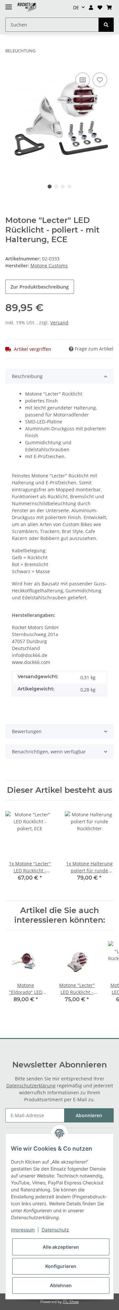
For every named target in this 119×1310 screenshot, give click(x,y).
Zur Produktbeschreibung (40, 287)
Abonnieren (89, 1115)
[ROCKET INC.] (26, 7)
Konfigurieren (60, 1266)
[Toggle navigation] (8, 4)
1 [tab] (50, 187)
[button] (91, 7)
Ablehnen (61, 1285)
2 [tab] (56, 187)
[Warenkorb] (109, 7)
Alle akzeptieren (61, 1247)
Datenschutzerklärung (31, 1085)
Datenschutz (55, 1229)
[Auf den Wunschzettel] (100, 80)
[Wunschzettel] (99, 7)
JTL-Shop (71, 1301)
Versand (59, 322)
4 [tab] (69, 187)
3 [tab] (63, 187)
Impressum (23, 1229)
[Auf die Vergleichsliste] (82, 80)
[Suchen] (106, 25)
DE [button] (76, 7)
